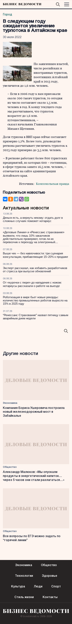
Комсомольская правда (52, 184)
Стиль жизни (24, 597)
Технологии (24, 576)
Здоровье (49, 576)
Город (7, 14)
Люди (38, 586)
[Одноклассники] (10, 199)
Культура (18, 586)
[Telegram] (16, 199)
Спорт (56, 586)
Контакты (50, 597)
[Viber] (21, 199)
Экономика (10, 403)
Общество (10, 467)
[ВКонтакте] (5, 199)
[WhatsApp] (26, 199)
